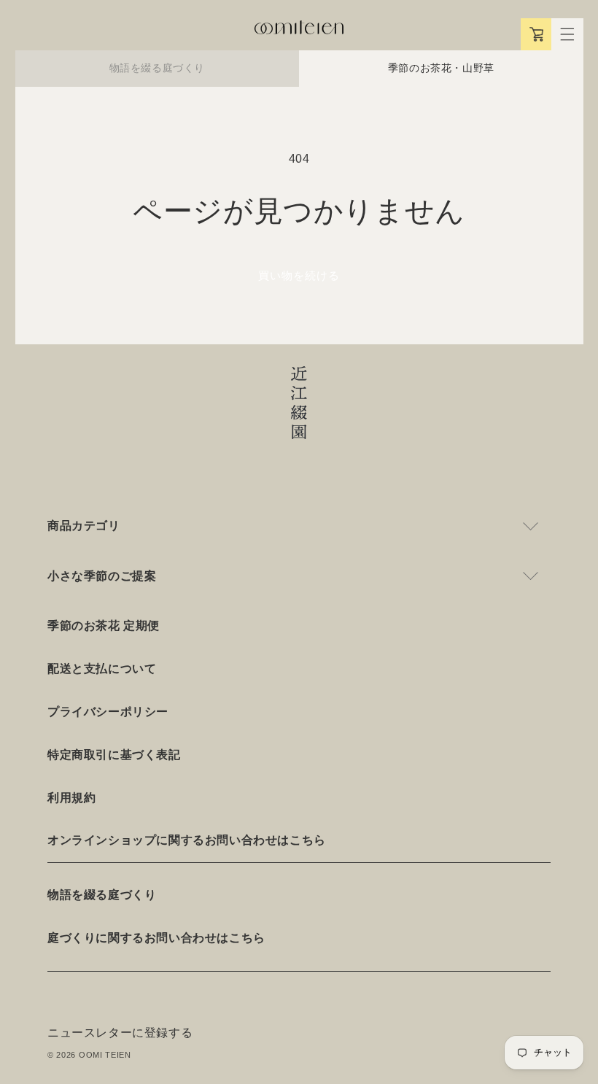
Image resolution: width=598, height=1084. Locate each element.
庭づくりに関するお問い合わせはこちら (156, 938)
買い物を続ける (299, 275)
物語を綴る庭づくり (157, 68)
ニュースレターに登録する (120, 1032)
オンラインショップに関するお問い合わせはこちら (186, 840)
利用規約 (71, 797)
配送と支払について (101, 668)
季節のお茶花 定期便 (103, 625)
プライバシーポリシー (107, 711)
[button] (567, 34)
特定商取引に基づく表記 (114, 754)
